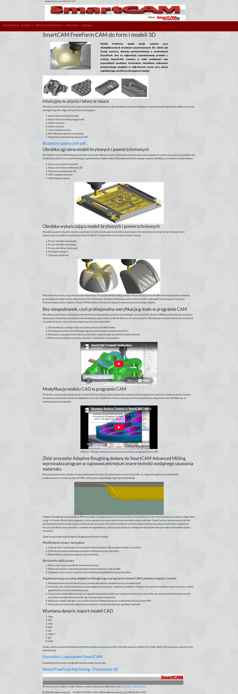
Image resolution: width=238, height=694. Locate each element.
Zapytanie (86, 25)
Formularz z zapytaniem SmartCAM (72, 656)
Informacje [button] (71, 25)
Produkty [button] (26, 25)
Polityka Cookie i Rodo (133, 686)
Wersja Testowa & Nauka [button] (49, 25)
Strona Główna (11, 25)
